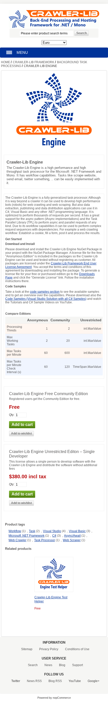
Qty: (11, 415)
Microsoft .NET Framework (26, 535)
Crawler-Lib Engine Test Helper (50, 599)
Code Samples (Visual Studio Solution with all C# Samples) (45, 299)
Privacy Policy (48, 649)
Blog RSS (55, 681)
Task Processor (44, 540)
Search (33, 665)
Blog (62, 665)
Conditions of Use (77, 649)
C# (54, 535)
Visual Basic (77, 531)
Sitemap (26, 649)
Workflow (15, 531)
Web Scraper (72, 540)
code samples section (45, 291)
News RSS (34, 681)
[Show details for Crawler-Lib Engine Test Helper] (54, 590)
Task (32, 531)
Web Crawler (17, 540)
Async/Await (72, 535)
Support (77, 665)
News (48, 665)
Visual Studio (52, 531)
